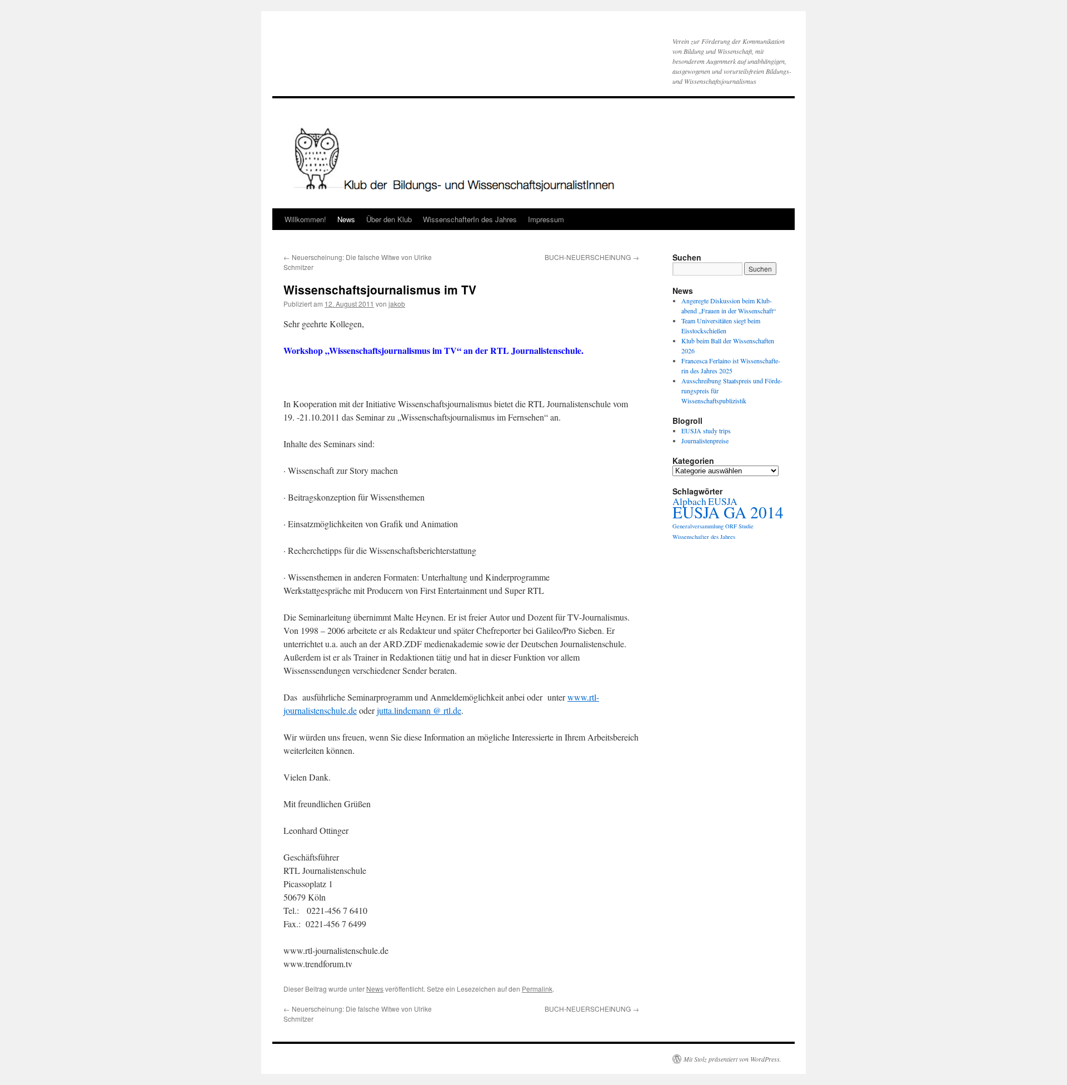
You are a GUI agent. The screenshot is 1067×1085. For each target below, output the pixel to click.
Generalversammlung (698, 526)
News (346, 219)
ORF (731, 526)
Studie (746, 526)
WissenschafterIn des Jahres (470, 219)
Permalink (537, 988)
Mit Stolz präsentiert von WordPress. (732, 1058)
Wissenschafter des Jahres (703, 537)
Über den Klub (389, 219)
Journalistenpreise (705, 440)
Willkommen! (305, 219)
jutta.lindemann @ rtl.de (419, 710)
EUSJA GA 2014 (728, 512)
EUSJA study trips (706, 430)
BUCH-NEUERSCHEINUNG (592, 257)
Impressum (546, 219)
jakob (396, 303)
